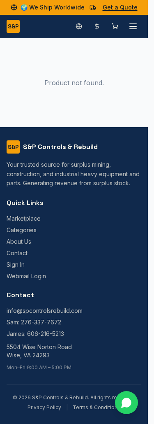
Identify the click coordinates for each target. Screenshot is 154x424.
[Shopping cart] (115, 26)
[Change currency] (97, 26)
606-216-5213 (45, 333)
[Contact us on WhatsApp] (126, 402)
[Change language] (79, 26)
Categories (22, 229)
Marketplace (24, 218)
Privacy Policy (44, 407)
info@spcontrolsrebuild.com (45, 310)
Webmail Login (26, 276)
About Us (19, 241)
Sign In (16, 264)
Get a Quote (120, 7)
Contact (17, 252)
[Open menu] (133, 26)
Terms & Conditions (96, 407)
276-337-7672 (41, 322)
